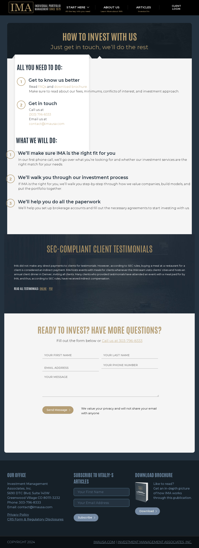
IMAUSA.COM (104, 542)
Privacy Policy (18, 515)
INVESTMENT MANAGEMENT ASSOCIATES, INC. (155, 542)
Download (146, 511)
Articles (143, 7)
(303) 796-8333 (40, 114)
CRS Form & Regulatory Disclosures (35, 519)
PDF (51, 289)
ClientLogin (176, 7)
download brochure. (70, 87)
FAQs (42, 87)
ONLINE (43, 289)
